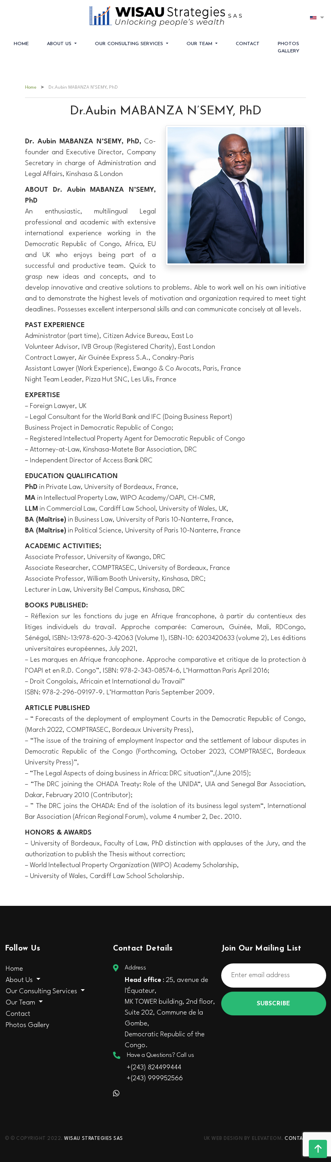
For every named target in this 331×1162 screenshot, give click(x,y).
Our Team (200, 43)
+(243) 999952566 (155, 1078)
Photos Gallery (289, 47)
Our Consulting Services (130, 43)
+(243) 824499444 (154, 1067)
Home (21, 43)
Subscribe (273, 1004)
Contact (248, 43)
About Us (60, 43)
